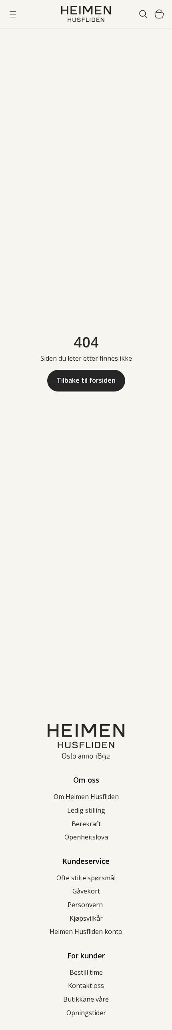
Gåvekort (86, 891)
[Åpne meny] (12, 14)
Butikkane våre (86, 999)
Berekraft (86, 823)
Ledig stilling (86, 810)
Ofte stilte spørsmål (86, 877)
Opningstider (86, 1012)
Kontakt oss (86, 985)
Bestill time (86, 972)
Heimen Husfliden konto (86, 931)
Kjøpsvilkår (86, 918)
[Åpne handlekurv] (159, 14)
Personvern (86, 904)
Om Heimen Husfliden (86, 796)
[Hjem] (86, 14)
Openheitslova (86, 837)
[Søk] (143, 14)
